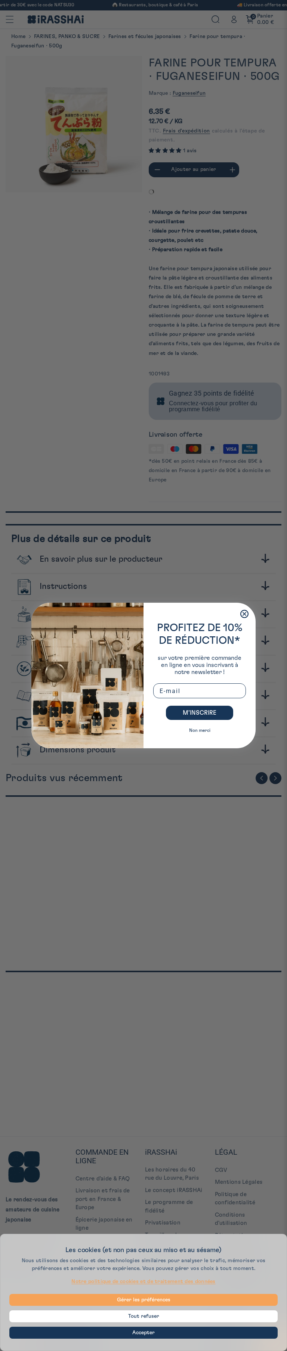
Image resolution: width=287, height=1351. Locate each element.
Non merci (199, 730)
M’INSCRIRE (199, 713)
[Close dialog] (244, 614)
